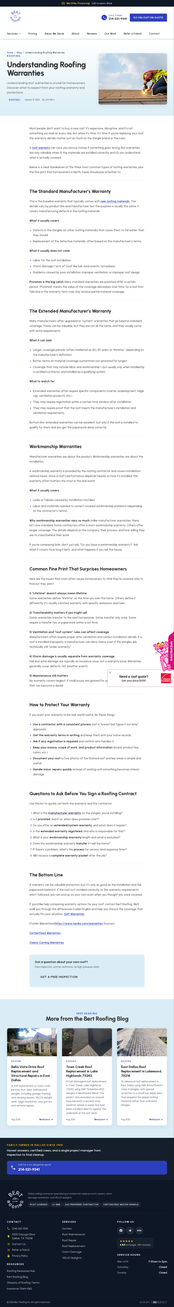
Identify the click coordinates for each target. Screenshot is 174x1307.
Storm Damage (72, 1251)
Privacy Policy (20, 1255)
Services (12, 33)
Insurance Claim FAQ (19, 1288)
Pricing (32, 33)
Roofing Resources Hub (21, 1270)
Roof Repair (69, 1240)
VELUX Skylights (71, 1257)
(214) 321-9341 (20, 1228)
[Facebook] (121, 1230)
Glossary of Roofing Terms (23, 1282)
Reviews (92, 33)
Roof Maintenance (73, 1234)
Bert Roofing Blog (17, 1276)
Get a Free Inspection (59, 977)
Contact (154, 33)
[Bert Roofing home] (15, 17)
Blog (19, 52)
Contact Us (18, 1244)
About (76, 33)
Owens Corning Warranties (46, 942)
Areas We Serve (54, 33)
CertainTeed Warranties (45, 933)
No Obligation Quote (148, 17)
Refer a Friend (133, 33)
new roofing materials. (115, 201)
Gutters (67, 1228)
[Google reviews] (130, 1230)
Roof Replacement (73, 1246)
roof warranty (41, 147)
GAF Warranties (74, 914)
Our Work (110, 33)
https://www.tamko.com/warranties (79, 923)
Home (10, 52)
